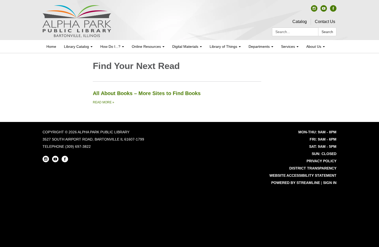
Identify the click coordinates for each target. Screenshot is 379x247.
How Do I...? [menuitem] (110, 46)
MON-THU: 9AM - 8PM (317, 132)
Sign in (329, 183)
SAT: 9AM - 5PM (322, 146)
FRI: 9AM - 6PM (323, 139)
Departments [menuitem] (259, 46)
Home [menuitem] (51, 46)
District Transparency (312, 168)
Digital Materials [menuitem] (185, 46)
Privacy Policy (321, 161)
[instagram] (314, 10)
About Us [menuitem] (313, 46)
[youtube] (323, 10)
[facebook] (333, 10)
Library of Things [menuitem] (223, 46)
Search (327, 32)
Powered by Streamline (295, 183)
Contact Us (325, 21)
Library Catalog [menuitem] (76, 46)
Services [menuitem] (288, 46)
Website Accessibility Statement (302, 175)
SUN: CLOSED (324, 154)
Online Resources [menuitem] (146, 46)
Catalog (299, 21)
